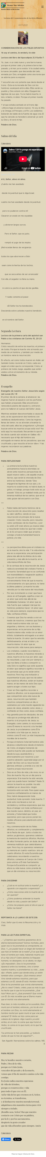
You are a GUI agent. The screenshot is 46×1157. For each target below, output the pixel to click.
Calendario (6, 143)
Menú (42, 6)
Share (7, 1139)
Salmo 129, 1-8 (8, 174)
